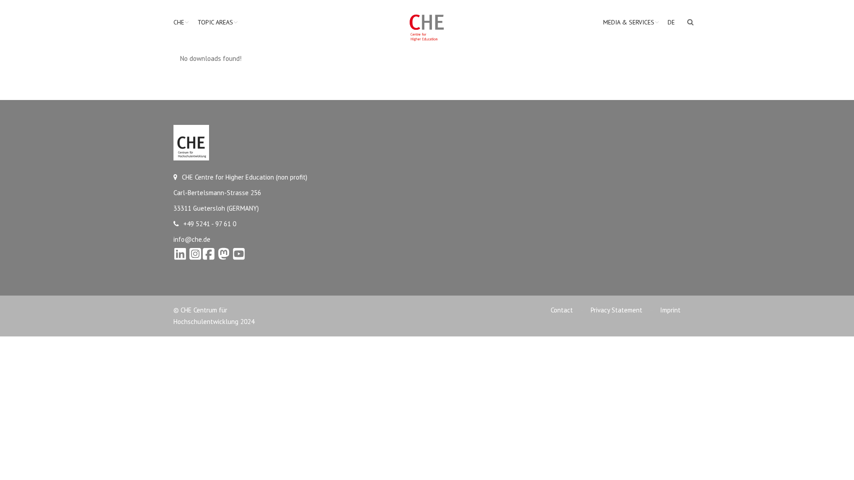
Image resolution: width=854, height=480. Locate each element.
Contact (562, 310)
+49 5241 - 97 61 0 (209, 224)
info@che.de (191, 239)
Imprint (670, 310)
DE (671, 22)
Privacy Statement (616, 310)
